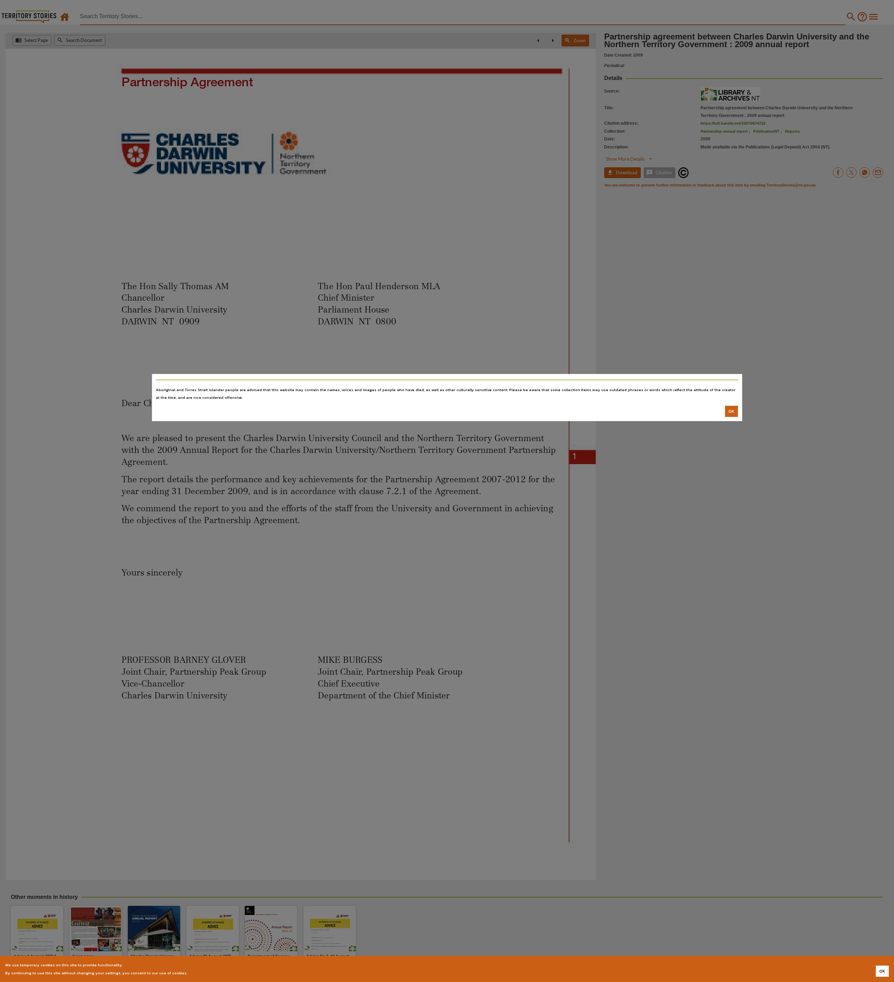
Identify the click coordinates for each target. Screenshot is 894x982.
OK (731, 411)
